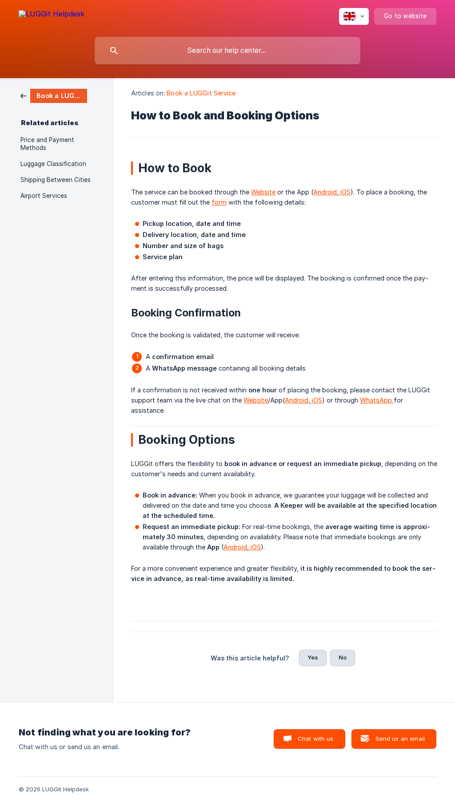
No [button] (343, 657)
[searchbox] (227, 50)
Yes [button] (312, 657)
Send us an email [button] (400, 738)
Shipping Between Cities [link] (55, 179)
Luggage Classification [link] (53, 163)
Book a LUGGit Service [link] (201, 93)
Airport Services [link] (43, 195)
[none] (51, 15)
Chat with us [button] (316, 738)
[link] (53, 95)
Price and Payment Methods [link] (47, 143)
